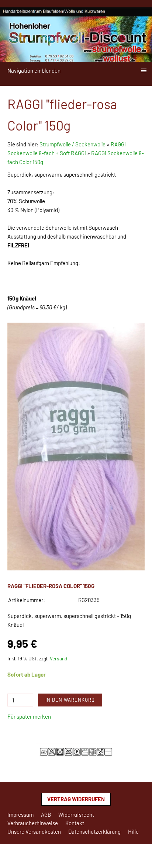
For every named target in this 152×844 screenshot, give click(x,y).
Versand (58, 658)
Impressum (20, 814)
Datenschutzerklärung (94, 831)
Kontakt (74, 823)
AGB (46, 814)
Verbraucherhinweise (32, 823)
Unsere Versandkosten (34, 831)
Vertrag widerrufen (76, 799)
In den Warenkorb (70, 700)
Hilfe (133, 831)
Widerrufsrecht (76, 814)
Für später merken (29, 716)
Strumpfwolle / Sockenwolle (73, 144)
